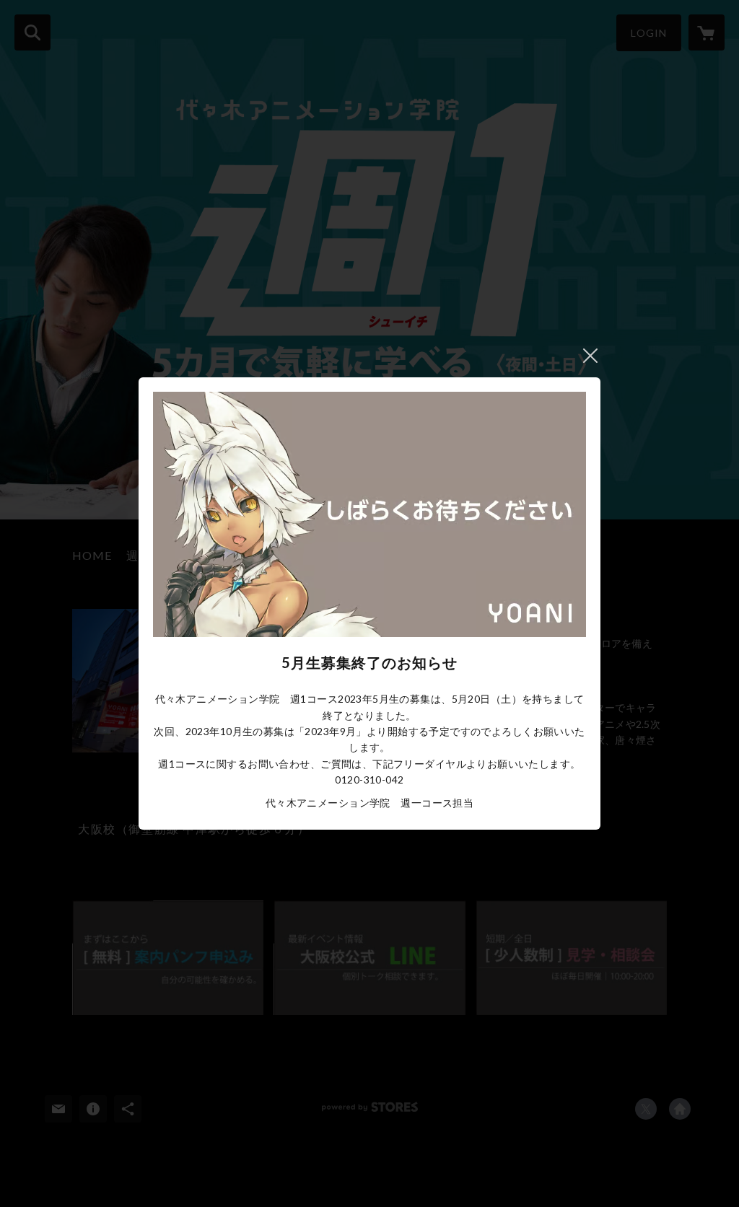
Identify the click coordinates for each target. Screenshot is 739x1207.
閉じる (590, 355)
